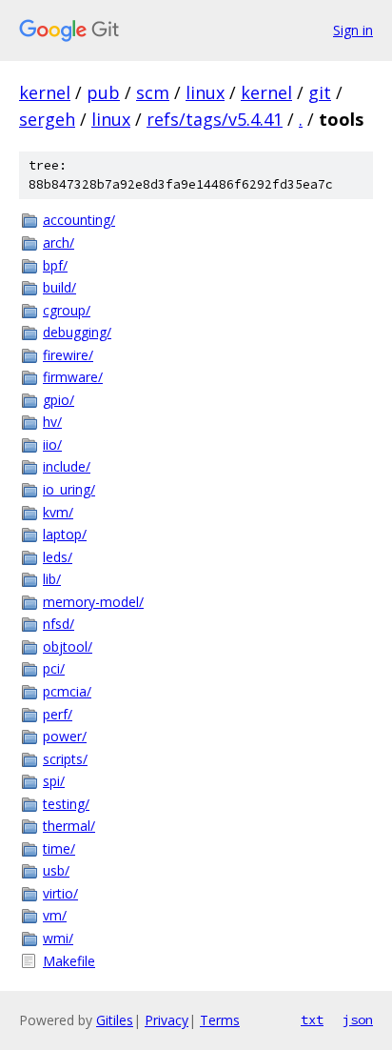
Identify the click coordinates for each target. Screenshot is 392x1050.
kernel (44, 92)
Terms (220, 1020)
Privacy (166, 1020)
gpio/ (58, 400)
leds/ (57, 557)
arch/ (58, 242)
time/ (59, 848)
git (319, 92)
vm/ (55, 915)
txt (312, 1019)
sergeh (47, 119)
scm (152, 92)
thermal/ (69, 826)
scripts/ (65, 759)
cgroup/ (66, 310)
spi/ (54, 781)
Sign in (353, 30)
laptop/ (65, 534)
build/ (59, 287)
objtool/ (67, 646)
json (358, 1019)
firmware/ (73, 377)
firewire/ (68, 355)
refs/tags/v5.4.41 (215, 119)
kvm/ (58, 512)
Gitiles (114, 1020)
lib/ (52, 579)
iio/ (52, 444)
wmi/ (58, 938)
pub (103, 92)
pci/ (54, 668)
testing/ (66, 804)
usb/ (56, 870)
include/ (66, 466)
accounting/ (79, 220)
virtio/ (60, 893)
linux (205, 92)
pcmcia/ (67, 691)
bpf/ (55, 265)
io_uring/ (69, 489)
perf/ (57, 714)
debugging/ (77, 332)
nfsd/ (58, 624)
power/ (65, 736)
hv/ (52, 422)
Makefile (69, 961)
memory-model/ (93, 602)
